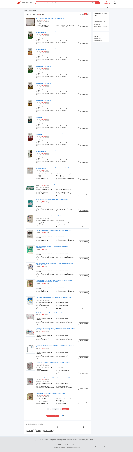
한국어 (79, 440)
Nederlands (88, 440)
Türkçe (101, 440)
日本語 (46, 440)
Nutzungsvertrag (53, 439)
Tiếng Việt (106, 440)
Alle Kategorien (21, 7)
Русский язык (74, 440)
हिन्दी (92, 440)
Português (64, 440)
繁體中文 (41, 440)
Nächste (65, 409)
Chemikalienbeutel (98, 40)
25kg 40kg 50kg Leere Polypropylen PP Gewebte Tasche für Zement (50, 393)
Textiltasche (46, 427)
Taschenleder (72, 427)
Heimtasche (80, 427)
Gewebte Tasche (97, 38)
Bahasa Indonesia (66, 442)
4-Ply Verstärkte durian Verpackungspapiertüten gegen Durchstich (50, 18)
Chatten (65, 415)
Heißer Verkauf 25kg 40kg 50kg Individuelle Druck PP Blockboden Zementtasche (53, 362)
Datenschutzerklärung (61, 439)
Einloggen (114, 3)
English (32, 440)
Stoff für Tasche (63, 427)
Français (50, 440)
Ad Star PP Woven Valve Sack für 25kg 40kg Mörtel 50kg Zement (50, 184)
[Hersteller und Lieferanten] (24, 2)
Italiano (69, 440)
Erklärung (46, 439)
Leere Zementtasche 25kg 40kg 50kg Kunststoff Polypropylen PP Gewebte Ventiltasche (55, 215)
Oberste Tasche (29, 430)
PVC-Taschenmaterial (48, 430)
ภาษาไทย (96, 440)
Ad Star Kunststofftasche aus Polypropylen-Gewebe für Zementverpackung (52, 199)
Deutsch (59, 440)
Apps (107, 7)
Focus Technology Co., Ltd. (65, 444)
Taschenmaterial (37, 427)
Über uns (41, 439)
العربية (83, 440)
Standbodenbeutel (98, 36)
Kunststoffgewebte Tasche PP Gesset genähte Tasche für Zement (50, 312)
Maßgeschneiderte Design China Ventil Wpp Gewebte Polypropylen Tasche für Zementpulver (55, 377)
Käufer (94, 7)
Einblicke (91, 439)
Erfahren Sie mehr (98, 29)
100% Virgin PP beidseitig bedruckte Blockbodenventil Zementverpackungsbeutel (53, 297)
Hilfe (102, 7)
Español (54, 440)
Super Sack (28, 427)
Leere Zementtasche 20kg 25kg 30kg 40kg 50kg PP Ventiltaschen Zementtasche (53, 230)
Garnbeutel (38, 430)
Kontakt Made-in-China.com (72, 439)
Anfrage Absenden (84, 26)
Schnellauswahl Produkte (83, 439)
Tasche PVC (54, 427)
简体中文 (36, 440)
